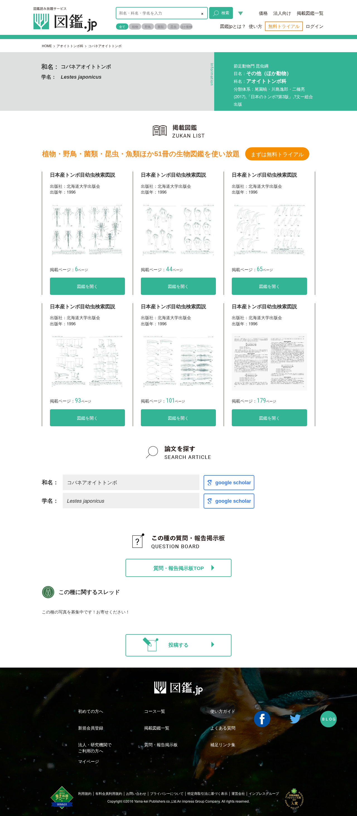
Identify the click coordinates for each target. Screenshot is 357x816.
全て (122, 26)
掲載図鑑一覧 (310, 13)
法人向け (282, 13)
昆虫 (173, 26)
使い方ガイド (222, 711)
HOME (47, 45)
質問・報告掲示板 (161, 744)
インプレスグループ (264, 793)
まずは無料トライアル (277, 154)
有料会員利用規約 (108, 793)
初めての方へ (90, 711)
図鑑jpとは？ (233, 26)
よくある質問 (222, 728)
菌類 (161, 26)
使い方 (255, 26)
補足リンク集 (222, 744)
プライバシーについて (167, 793)
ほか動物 (186, 26)
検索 (225, 12)
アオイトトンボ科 (70, 45)
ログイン (315, 26)
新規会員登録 (90, 728)
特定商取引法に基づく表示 (207, 793)
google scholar (233, 482)
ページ (81, 269)
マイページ (88, 761)
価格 (263, 13)
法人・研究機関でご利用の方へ (95, 747)
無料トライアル (284, 26)
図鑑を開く (87, 286)
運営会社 (238, 793)
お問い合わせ (136, 793)
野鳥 (148, 26)
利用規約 (84, 793)
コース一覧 (154, 711)
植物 (135, 26)
